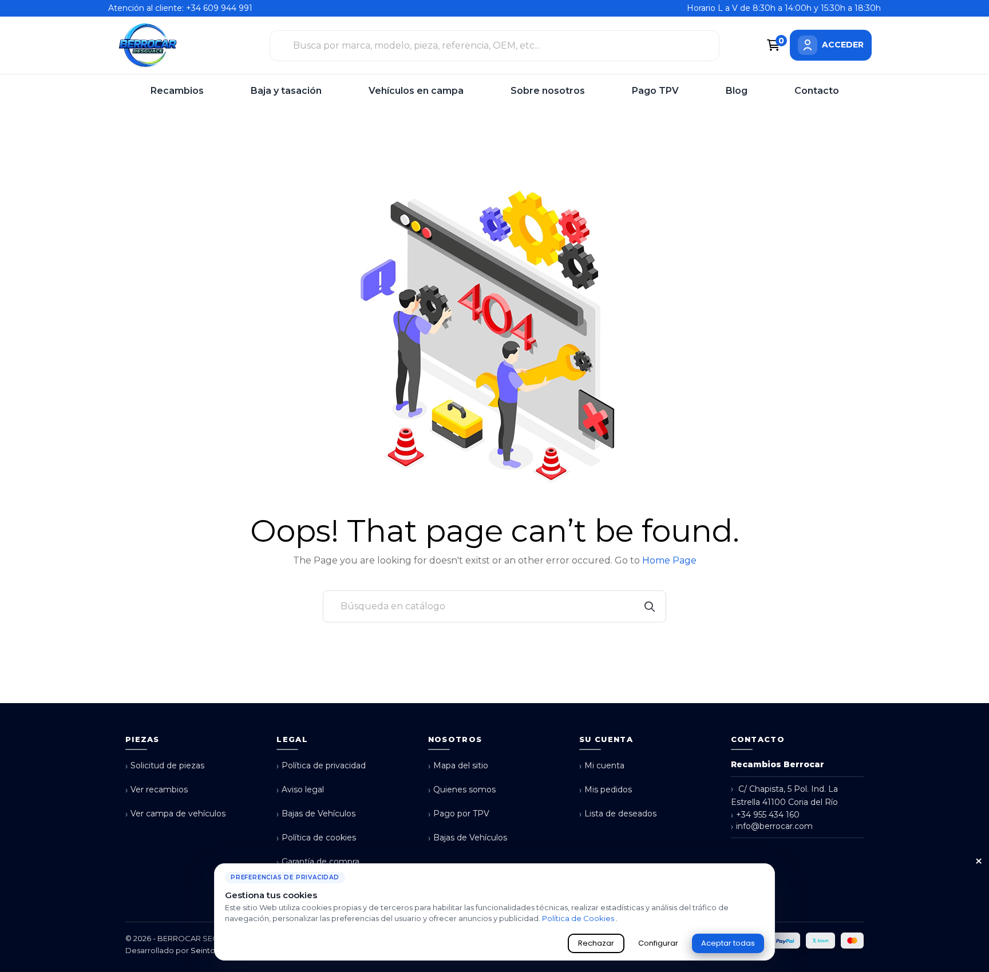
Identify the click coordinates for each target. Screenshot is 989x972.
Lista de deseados (617, 813)
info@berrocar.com (772, 826)
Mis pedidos (605, 789)
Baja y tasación (286, 90)
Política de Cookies (579, 918)
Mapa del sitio (458, 765)
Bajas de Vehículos (315, 813)
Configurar (658, 943)
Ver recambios (156, 789)
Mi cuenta (601, 765)
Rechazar (596, 943)
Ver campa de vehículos (175, 813)
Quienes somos (462, 789)
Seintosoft (210, 950)
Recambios (177, 90)
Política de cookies (316, 837)
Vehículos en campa (416, 90)
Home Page (669, 560)
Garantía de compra (317, 861)
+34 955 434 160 (765, 815)
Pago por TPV (458, 813)
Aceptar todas (728, 943)
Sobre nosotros (548, 90)
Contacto (816, 90)
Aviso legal (300, 789)
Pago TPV (655, 90)
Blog (736, 90)
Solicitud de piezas (164, 765)
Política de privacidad (321, 765)
